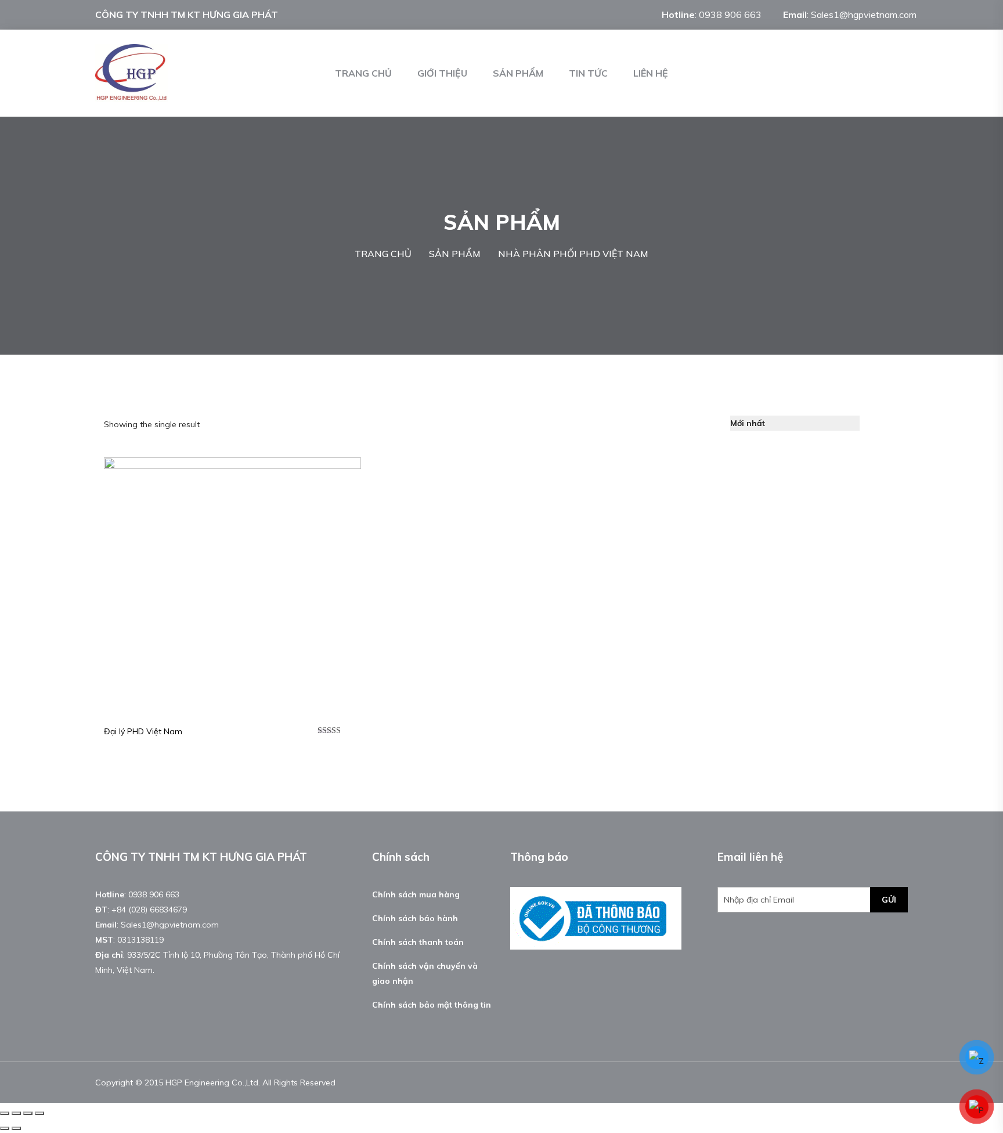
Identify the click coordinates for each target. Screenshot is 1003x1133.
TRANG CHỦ (363, 73)
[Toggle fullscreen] (28, 1113)
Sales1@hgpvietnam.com (864, 14)
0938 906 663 (730, 14)
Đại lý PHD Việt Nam (143, 731)
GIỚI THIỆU (442, 73)
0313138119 (140, 939)
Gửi (889, 899)
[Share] (16, 1113)
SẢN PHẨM (518, 73)
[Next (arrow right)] (16, 1128)
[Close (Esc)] (4, 1113)
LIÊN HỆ (650, 73)
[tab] (875, 423)
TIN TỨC (588, 73)
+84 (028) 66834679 (149, 909)
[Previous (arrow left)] (4, 1128)
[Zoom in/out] (39, 1113)
